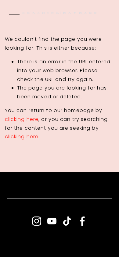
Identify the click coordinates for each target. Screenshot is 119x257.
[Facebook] (82, 221)
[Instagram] (36, 221)
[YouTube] (52, 221)
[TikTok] (67, 221)
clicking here (22, 119)
